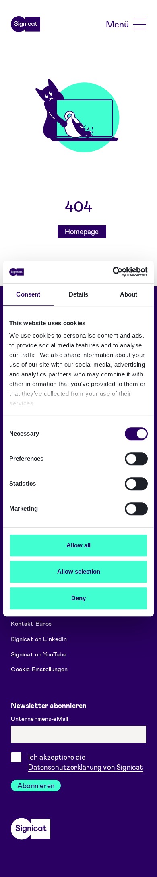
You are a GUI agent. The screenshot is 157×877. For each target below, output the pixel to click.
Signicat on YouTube (39, 653)
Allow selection (78, 571)
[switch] (136, 458)
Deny (78, 598)
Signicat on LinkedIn (39, 638)
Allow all (78, 545)
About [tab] (129, 294)
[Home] (26, 24)
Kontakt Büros (31, 623)
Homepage (82, 231)
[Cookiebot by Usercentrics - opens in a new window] (113, 272)
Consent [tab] (28, 294)
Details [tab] (79, 294)
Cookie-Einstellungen (39, 668)
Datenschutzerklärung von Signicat (85, 767)
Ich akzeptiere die (85, 762)
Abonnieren (35, 785)
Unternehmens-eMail (40, 718)
